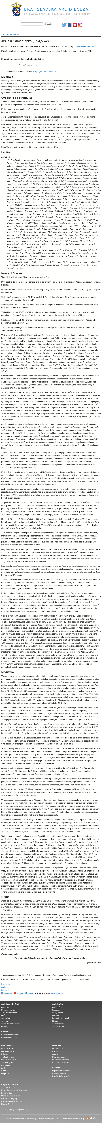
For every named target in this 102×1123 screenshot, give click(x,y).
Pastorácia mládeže (60, 1060)
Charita (55, 1054)
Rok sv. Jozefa (7, 1104)
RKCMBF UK (57, 1049)
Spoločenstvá (58, 1024)
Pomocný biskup (8, 1010)
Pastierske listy (7, 1049)
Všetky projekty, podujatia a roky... (15, 1110)
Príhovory (5, 984)
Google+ (20, 993)
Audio (3, 987)
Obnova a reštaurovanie (11, 1096)
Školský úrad (6, 1018)
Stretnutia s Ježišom (85, 46)
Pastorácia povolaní (60, 1062)
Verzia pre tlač (57, 993)
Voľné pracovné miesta (11, 1024)
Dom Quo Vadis (58, 1057)
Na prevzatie (6, 1074)
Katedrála (56, 1010)
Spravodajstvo (7, 1062)
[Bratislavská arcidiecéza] (51, 16)
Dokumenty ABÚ (8, 1051)
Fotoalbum (5, 1065)
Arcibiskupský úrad (9, 1013)
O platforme (61, 1071)
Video (3, 1071)
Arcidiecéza (57, 1007)
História (55, 1015)
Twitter (30, 993)
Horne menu (11, 34)
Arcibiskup (5, 1007)
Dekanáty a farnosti (60, 1018)
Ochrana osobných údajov (48, 1119)
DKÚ (3, 1015)
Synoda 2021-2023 (9, 1088)
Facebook (8, 993)
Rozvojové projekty (9, 1099)
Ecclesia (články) (59, 1073)
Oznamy (4, 1026)
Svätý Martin (57, 1013)
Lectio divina (6, 990)
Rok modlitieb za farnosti (11, 1101)
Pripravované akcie (9, 1060)
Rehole (55, 1021)
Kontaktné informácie (10, 1035)
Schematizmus (58, 1026)
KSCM (55, 1051)
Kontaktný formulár (9, 1037)
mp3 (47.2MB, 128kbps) (45, 71)
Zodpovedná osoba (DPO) (73, 1119)
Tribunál (4, 1021)
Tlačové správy (7, 1057)
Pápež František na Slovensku (14, 1090)
